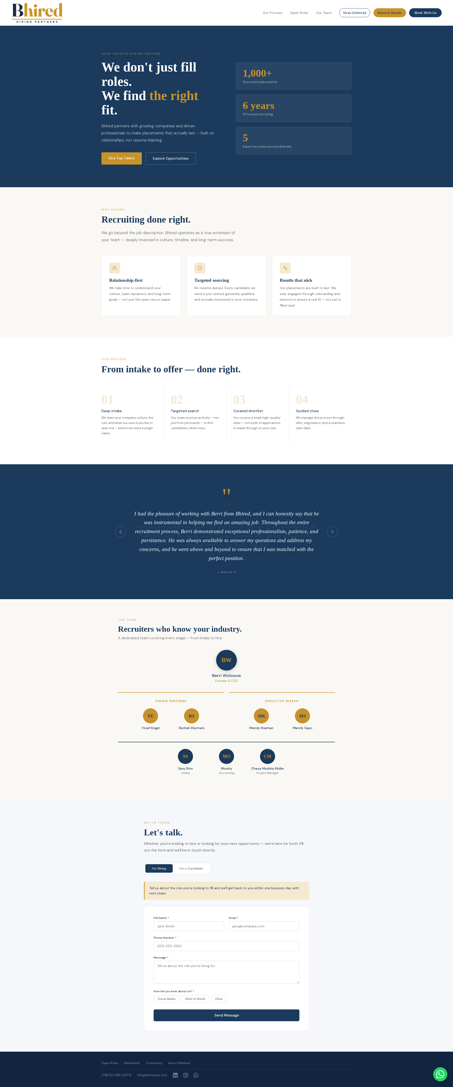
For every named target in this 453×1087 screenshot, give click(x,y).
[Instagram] (185, 1075)
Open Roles (299, 13)
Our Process (272, 13)
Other (219, 999)
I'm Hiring (159, 868)
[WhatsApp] (196, 1075)
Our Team (324, 13)
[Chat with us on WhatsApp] (440, 1074)
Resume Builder (390, 13)
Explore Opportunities (171, 158)
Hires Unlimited (354, 13)
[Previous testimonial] (120, 531)
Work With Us (425, 13)
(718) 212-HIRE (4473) (116, 1075)
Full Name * (161, 918)
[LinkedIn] (175, 1075)
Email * (233, 918)
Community (154, 1063)
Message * (161, 957)
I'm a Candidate (191, 868)
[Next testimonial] (332, 531)
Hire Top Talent (122, 158)
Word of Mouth (195, 999)
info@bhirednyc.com (152, 1075)
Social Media (166, 999)
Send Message (226, 1015)
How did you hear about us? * (174, 991)
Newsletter (132, 1063)
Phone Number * (165, 938)
